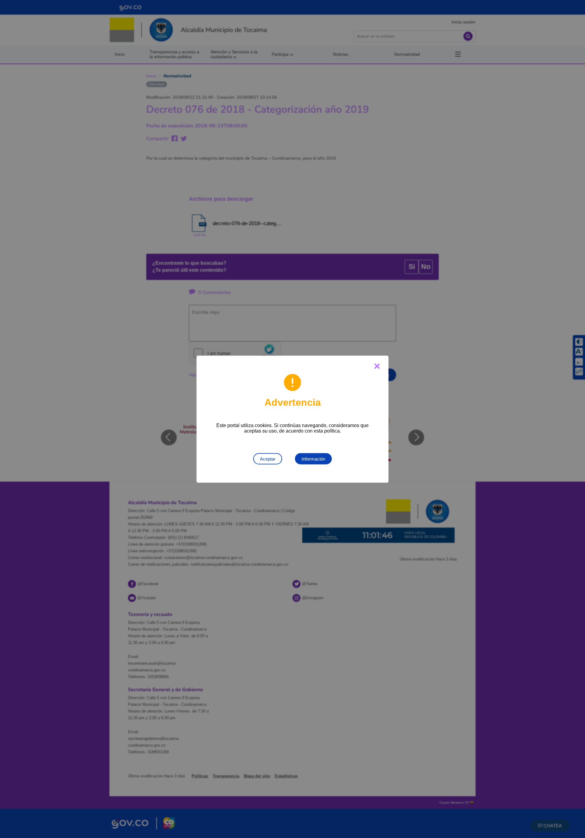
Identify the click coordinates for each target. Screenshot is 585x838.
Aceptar (267, 458)
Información (313, 458)
